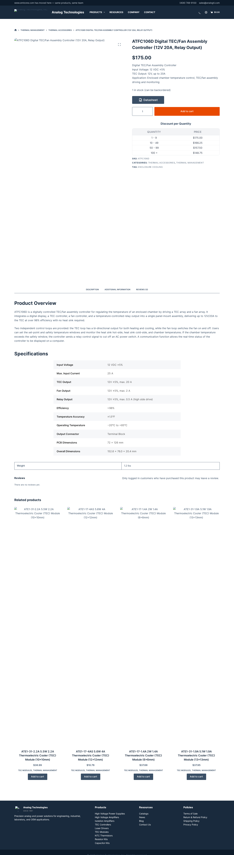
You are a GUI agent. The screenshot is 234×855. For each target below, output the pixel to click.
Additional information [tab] (117, 289)
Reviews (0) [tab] (142, 289)
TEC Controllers (103, 824)
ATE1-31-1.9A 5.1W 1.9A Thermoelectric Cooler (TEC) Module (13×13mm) (196, 755)
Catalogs (143, 813)
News (142, 817)
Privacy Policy (190, 824)
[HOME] (15, 30)
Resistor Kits (101, 839)
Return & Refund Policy (195, 817)
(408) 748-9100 (188, 2)
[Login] (206, 12)
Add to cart (187, 111)
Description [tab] (92, 289)
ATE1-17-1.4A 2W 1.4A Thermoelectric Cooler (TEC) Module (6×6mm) (143, 755)
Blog (141, 821)
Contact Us (145, 824)
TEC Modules (25, 770)
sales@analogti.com (209, 2)
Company (133, 12)
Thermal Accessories (161, 162)
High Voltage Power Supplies (110, 813)
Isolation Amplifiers (104, 821)
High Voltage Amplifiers (107, 817)
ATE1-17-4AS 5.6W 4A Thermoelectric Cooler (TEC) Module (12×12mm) (90, 755)
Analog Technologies (68, 12)
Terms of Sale (190, 813)
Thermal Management (190, 162)
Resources (116, 12)
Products (96, 12)
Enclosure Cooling (150, 167)
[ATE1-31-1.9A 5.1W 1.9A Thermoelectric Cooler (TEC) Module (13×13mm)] (196, 626)
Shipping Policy (191, 821)
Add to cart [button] (37, 776)
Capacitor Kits (102, 843)
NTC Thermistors (104, 835)
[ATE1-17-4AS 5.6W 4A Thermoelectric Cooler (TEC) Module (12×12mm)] (90, 626)
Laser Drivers (102, 828)
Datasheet (150, 100)
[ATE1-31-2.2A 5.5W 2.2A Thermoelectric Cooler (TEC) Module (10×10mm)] (37, 626)
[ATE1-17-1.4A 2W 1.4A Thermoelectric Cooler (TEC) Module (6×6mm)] (143, 626)
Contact (149, 12)
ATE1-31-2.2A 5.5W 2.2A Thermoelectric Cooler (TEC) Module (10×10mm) (37, 755)
